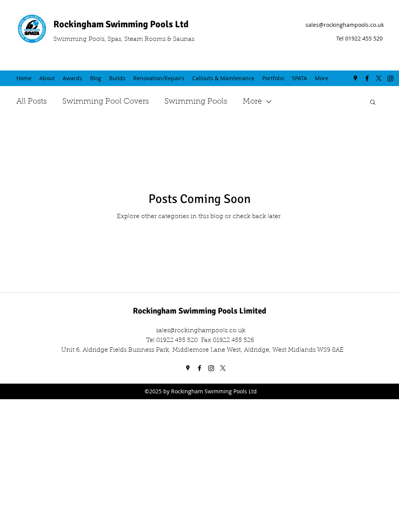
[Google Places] (355, 78)
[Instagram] (390, 78)
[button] (372, 103)
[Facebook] (367, 78)
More (252, 102)
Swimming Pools (195, 102)
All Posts (31, 102)
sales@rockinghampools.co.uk (344, 24)
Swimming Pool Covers (105, 102)
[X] (379, 78)
